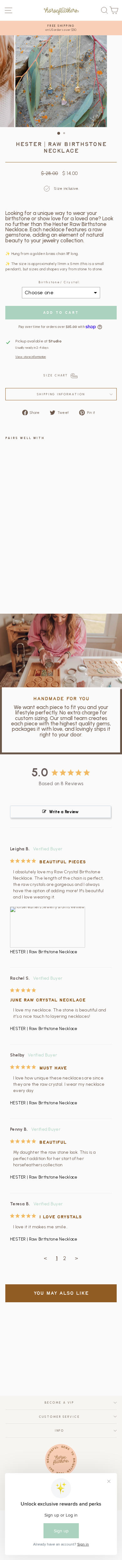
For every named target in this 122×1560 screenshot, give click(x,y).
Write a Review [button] (64, 811)
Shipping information (61, 394)
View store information (30, 356)
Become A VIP (59, 1402)
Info (59, 1430)
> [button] (76, 1258)
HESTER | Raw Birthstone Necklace (44, 951)
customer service (59, 1416)
